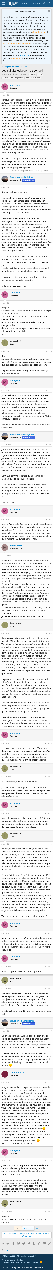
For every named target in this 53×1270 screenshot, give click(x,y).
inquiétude (19, 78)
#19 (50, 1160)
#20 (50, 1212)
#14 (50, 933)
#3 (50, 303)
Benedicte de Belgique (22, 177)
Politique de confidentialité (13, 1262)
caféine (33, 74)
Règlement (21, 1260)
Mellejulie (7, 74)
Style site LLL (9, 1256)
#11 (50, 777)
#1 (50, 95)
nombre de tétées (33, 78)
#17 (50, 1031)
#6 (50, 445)
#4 (50, 351)
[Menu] (4, 3)
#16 (50, 989)
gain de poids (7, 78)
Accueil (35, 1262)
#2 (50, 187)
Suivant (27, 1228)
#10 (50, 743)
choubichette (17, 1072)
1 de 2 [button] (17, 1228)
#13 (50, 844)
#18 (50, 1082)
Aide (28, 1262)
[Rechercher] (49, 3)
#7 (50, 519)
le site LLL (24, 55)
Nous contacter (8, 1260)
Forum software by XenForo (22, 1268)
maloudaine (16, 545)
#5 (50, 390)
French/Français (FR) (28, 1256)
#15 (50, 967)
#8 (50, 556)
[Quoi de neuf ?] (44, 3)
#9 (50, 633)
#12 (50, 813)
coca (40, 74)
